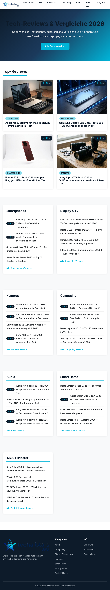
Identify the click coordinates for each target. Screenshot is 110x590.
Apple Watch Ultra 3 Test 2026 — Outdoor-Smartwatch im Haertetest (85, 399)
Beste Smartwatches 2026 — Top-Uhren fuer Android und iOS (80, 387)
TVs (40, 2)
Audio (78, 2)
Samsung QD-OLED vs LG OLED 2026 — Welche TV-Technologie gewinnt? (80, 242)
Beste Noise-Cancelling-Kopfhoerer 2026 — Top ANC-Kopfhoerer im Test (27, 401)
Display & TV (69, 211)
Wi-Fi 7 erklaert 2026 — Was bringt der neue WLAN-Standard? (26, 489)
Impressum (89, 549)
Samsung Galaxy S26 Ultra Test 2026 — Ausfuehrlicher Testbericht (81, 124)
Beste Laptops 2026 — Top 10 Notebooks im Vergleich (81, 330)
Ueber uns (88, 545)
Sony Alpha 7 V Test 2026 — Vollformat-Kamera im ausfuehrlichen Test (81, 180)
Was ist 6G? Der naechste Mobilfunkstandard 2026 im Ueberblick (26, 479)
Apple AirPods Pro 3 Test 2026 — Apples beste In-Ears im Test (32, 421)
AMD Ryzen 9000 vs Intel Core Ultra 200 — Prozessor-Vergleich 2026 (81, 340)
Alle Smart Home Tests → (72, 430)
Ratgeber (101, 2)
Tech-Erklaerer (17, 458)
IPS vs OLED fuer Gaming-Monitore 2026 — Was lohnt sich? (81, 252)
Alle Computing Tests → (71, 349)
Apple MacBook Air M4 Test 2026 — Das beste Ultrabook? (85, 306)
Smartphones (27, 2)
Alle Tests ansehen (55, 46)
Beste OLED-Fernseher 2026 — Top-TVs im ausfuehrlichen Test (81, 231)
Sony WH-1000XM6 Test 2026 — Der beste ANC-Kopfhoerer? (32, 411)
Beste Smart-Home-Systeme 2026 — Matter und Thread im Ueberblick (79, 421)
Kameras (51, 2)
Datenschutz (89, 554)
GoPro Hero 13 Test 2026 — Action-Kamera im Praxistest (30, 306)
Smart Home (87, 4)
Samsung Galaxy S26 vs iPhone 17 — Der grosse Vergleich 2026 (27, 249)
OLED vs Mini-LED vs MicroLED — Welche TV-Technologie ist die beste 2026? (81, 221)
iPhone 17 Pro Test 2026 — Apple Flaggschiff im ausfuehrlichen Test (25, 179)
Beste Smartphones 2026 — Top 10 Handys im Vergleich (24, 259)
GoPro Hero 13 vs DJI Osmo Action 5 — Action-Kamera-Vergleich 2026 (26, 326)
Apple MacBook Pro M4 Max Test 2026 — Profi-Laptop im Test (27, 124)
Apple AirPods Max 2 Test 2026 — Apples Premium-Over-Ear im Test (32, 389)
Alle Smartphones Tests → (19, 268)
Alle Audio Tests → (15, 430)
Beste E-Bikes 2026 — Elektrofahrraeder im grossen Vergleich (81, 411)
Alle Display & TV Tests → (72, 261)
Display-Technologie (64, 554)
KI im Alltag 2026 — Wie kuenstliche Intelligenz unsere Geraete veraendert (25, 469)
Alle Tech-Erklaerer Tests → (19, 508)
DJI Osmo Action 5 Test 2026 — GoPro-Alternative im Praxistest (32, 316)
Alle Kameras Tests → (17, 349)
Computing (66, 2)
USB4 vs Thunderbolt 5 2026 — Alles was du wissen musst (27, 499)
